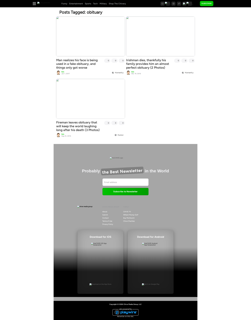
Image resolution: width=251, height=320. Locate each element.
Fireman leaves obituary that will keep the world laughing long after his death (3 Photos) (78, 126)
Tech (95, 3)
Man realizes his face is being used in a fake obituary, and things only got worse (77, 64)
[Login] (218, 3)
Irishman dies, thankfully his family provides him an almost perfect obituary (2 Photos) (147, 64)
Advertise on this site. (125, 316)
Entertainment (76, 3)
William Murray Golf (130, 215)
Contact (105, 218)
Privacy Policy (107, 224)
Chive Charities (129, 221)
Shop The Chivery (117, 3)
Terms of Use (107, 221)
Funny (64, 3)
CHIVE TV (127, 212)
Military (103, 3)
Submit (105, 215)
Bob (62, 72)
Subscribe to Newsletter (125, 191)
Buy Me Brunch (129, 218)
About (104, 212)
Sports (88, 3)
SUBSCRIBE (206, 3)
